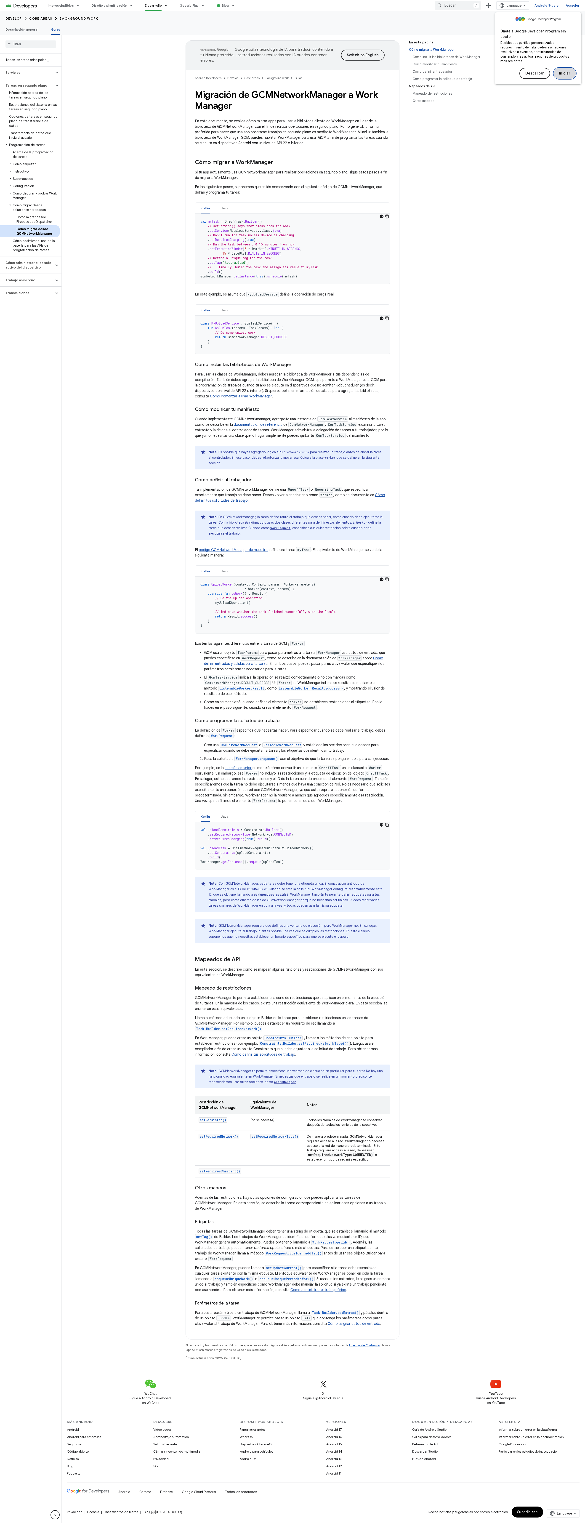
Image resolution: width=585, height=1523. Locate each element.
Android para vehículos (256, 1451)
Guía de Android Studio (429, 1429)
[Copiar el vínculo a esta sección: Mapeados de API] (245, 960)
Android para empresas (84, 1437)
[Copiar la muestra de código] (387, 216)
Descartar (534, 73)
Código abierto (78, 1451)
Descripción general (21, 29)
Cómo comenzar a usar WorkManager (241, 396)
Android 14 (334, 1451)
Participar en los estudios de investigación (528, 1451)
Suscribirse (527, 1512)
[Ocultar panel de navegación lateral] (55, 1514)
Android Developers (208, 78)
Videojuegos (162, 1429)
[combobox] (458, 5)
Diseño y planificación (109, 5)
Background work (79, 18)
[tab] (205, 208)
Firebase (166, 1492)
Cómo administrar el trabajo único (318, 1290)
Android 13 (334, 1459)
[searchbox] (30, 44)
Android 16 (334, 1437)
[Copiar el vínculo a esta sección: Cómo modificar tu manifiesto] (264, 410)
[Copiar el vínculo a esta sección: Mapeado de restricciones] (256, 988)
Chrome (145, 1492)
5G (155, 1466)
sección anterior (238, 768)
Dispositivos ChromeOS (257, 1444)
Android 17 (334, 1429)
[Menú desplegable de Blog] (235, 5)
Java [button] (225, 208)
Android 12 (334, 1466)
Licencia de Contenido (364, 1345)
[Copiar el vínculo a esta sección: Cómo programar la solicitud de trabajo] (284, 721)
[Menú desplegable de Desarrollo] (168, 5)
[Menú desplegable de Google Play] (205, 5)
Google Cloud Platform (199, 1492)
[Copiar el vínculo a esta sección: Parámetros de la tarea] (243, 1303)
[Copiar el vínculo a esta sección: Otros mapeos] (230, 1188)
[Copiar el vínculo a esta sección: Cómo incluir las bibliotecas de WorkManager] (296, 365)
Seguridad (74, 1444)
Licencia (93, 1512)
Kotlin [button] (205, 208)
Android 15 (334, 1444)
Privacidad (161, 1459)
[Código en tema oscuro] (381, 216)
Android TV (248, 1459)
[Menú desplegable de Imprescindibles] (80, 5)
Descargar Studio (425, 1451)
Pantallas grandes (252, 1429)
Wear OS (246, 1437)
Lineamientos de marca (121, 1512)
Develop (13, 18)
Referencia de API (425, 1444)
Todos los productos (241, 1492)
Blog (225, 5)
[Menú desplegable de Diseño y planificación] (133, 5)
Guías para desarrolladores (431, 1437)
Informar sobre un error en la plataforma (528, 1429)
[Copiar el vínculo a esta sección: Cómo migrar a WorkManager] (277, 162)
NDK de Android (424, 1459)
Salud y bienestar (165, 1444)
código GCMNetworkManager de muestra (233, 550)
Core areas (40, 18)
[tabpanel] (292, 249)
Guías (55, 29)
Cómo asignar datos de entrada (354, 1323)
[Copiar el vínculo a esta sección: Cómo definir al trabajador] (256, 480)
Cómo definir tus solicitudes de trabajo (263, 1054)
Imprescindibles (61, 5)
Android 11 (333, 1473)
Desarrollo (153, 5)
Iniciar (565, 73)
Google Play (189, 5)
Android (73, 1429)
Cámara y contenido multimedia (176, 1451)
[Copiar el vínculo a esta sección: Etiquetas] (218, 1222)
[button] (27, 72)
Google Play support (513, 1444)
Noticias (73, 1459)
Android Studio (546, 5)
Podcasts (73, 1473)
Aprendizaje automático (171, 1437)
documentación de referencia (258, 424)
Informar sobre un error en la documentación (531, 1437)
